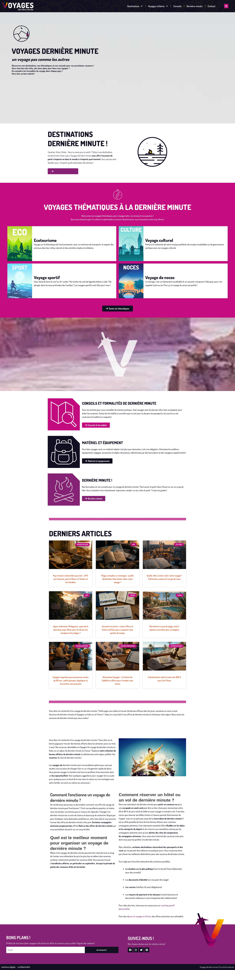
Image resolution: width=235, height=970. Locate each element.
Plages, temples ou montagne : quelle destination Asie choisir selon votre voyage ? (117, 579)
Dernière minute (195, 6)
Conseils (177, 6)
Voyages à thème (156, 6)
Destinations (133, 6)
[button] (226, 6)
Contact (211, 6)
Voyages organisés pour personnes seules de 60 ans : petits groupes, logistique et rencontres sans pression (70, 680)
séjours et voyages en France (139, 916)
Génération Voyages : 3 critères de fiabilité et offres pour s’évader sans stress (117, 680)
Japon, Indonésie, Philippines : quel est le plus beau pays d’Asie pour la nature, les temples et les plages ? (70, 629)
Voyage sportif (47, 277)
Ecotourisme (45, 240)
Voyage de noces (160, 277)
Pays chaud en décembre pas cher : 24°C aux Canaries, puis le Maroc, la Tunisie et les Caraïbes (70, 579)
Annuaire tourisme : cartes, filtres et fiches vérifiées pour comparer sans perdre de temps (117, 629)
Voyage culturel (159, 240)
